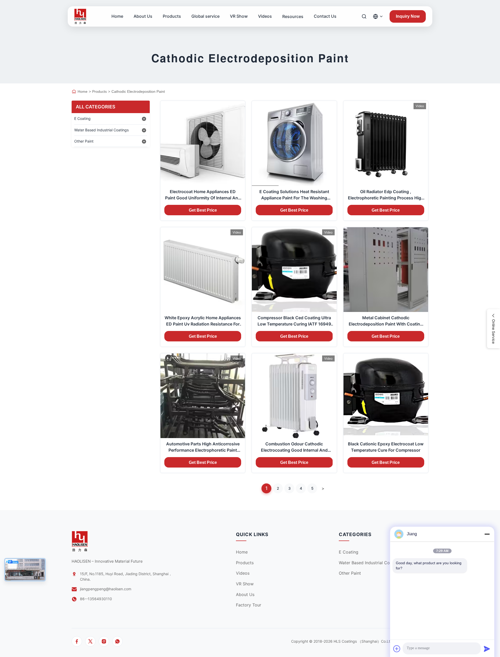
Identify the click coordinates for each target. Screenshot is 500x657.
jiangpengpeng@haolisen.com (105, 589)
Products (172, 16)
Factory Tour (248, 604)
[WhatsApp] (117, 641)
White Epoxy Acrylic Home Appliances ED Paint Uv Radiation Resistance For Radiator (203, 321)
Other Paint (350, 573)
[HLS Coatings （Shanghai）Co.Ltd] (80, 16)
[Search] (364, 16)
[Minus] (487, 534)
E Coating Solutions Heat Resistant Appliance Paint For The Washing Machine (294, 195)
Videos (265, 16)
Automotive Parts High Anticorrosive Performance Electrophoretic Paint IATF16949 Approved (203, 447)
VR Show (239, 16)
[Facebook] (77, 641)
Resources (292, 16)
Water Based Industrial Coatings (370, 562)
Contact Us (325, 16)
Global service (205, 16)
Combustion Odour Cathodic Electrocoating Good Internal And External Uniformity (294, 447)
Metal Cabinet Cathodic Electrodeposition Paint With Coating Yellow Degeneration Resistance (386, 321)
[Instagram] (104, 641)
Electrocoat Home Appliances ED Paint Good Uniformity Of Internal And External (203, 195)
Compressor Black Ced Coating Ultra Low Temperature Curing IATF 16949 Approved (294, 321)
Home (117, 16)
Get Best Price (203, 210)
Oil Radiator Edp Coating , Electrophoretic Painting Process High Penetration (386, 195)
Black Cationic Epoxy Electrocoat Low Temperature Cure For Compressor (385, 447)
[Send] (487, 648)
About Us (143, 16)
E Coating (348, 552)
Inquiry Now (408, 16)
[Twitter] (90, 641)
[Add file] (397, 648)
